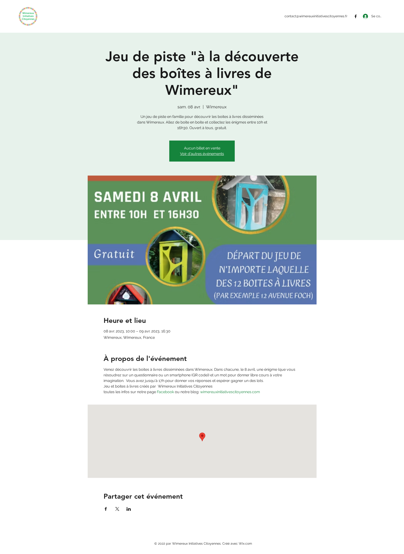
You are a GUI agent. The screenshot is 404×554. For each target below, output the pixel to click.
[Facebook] (355, 16)
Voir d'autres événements (202, 154)
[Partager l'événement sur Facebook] (106, 509)
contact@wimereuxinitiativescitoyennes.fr (316, 16)
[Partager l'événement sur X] (117, 509)
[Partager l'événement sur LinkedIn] (128, 509)
